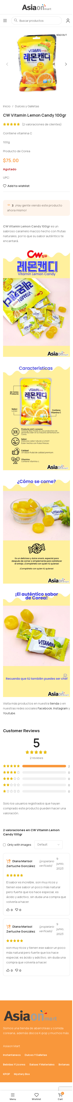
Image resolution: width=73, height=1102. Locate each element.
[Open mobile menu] (5, 20)
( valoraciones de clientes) (42, 124)
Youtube (9, 713)
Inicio (7, 106)
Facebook (45, 708)
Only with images (19, 845)
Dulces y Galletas (27, 106)
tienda (54, 703)
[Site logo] (36, 7)
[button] (7, 64)
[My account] (68, 20)
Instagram (60, 708)
